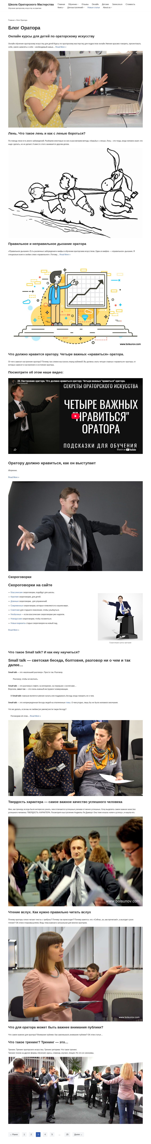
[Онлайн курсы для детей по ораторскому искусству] (75, 89)
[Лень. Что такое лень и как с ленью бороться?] (75, 193)
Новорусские (16, 619)
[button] (63, 7)
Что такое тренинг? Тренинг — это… (38, 1042)
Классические (17, 592)
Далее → (78, 1134)
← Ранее (14, 1134)
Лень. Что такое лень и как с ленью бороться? (46, 133)
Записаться (117, 4)
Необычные (16, 614)
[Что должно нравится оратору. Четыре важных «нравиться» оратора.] (75, 526)
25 (67, 1134)
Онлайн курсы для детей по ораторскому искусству (51, 36)
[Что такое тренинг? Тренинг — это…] (75, 1090)
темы (68, 703)
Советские (15, 610)
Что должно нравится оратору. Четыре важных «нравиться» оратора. (66, 354)
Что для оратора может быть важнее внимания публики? (55, 1027)
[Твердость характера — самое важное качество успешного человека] (75, 861)
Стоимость (130, 4)
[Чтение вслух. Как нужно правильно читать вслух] (75, 974)
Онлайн (95, 4)
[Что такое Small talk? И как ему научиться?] (75, 758)
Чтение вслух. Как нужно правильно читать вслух (49, 912)
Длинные (15, 601)
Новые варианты (18, 623)
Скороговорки (19, 577)
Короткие (15, 597)
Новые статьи (94, 8)
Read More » (60, 47)
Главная (61, 4)
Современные (17, 606)
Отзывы (85, 4)
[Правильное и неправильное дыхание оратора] (75, 303)
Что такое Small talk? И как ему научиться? (44, 652)
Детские (105, 4)
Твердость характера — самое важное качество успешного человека (65, 802)
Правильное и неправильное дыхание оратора (47, 244)
